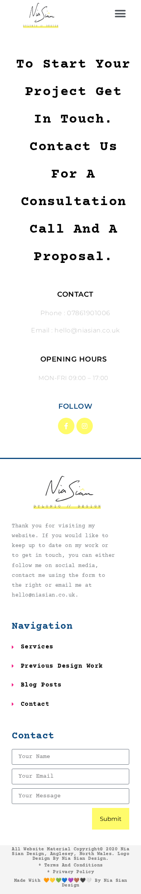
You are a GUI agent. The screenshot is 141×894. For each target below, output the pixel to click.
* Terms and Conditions (70, 865)
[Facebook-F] (66, 426)
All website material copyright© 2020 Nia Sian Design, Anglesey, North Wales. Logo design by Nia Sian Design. (70, 854)
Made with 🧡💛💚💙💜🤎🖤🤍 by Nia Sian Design (70, 883)
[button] (121, 14)
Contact (33, 736)
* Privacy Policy (70, 872)
